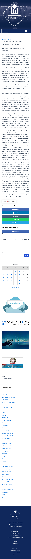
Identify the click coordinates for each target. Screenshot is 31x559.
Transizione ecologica (7, 489)
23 (19, 280)
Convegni (4, 412)
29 (15, 283)
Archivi (3, 376)
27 (7, 283)
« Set (13, 287)
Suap (3, 487)
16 (19, 277)
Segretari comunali (6, 476)
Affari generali (5, 392)
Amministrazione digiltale (8, 397)
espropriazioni (5, 425)
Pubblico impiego (6, 471)
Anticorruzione (5, 399)
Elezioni (4, 422)
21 (11, 280)
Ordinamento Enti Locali (8, 446)
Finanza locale (5, 430)
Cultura (4, 415)
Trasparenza (5, 492)
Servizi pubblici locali (7, 479)
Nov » (17, 287)
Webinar (4, 497)
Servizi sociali (5, 482)
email (16, 216)
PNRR (3, 456)
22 (15, 280)
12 (3, 277)
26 (3, 283)
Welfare (4, 500)
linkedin (16, 212)
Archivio (4, 404)
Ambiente (4, 394)
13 (7, 277)
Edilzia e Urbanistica (7, 420)
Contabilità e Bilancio (7, 410)
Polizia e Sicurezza (7, 458)
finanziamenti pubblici (7, 433)
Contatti (16, 539)
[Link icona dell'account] (29, 30)
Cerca (3, 252)
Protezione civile (6, 469)
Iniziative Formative (7, 438)
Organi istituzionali (6, 448)
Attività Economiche (7, 407)
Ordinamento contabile (7, 443)
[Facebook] (26, 31)
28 (11, 283)
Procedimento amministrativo (9, 464)
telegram (16, 222)
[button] (22, 31)
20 (7, 280)
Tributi (3, 494)
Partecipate (5, 451)
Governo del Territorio (7, 435)
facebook (16, 209)
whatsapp (16, 219)
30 (19, 283)
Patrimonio (4, 453)
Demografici (5, 417)
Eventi (3, 428)
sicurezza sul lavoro (7, 484)
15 (15, 277)
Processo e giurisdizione (8, 466)
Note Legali (15, 543)
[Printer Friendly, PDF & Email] (9, 201)
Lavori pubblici (5, 440)
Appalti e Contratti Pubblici (8, 402)
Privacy (4, 461)
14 (11, 277)
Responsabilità (6, 474)
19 (3, 280)
